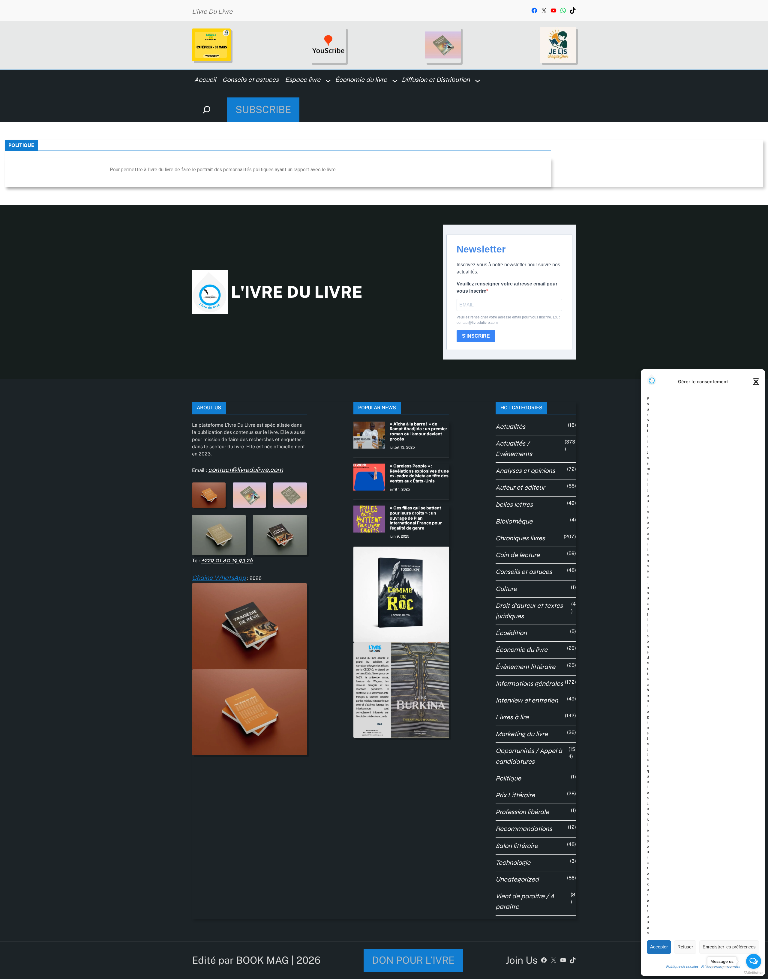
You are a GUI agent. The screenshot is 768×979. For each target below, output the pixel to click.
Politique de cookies (682, 966)
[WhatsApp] (563, 10)
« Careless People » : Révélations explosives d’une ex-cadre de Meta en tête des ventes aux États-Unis (419, 473)
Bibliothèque (514, 521)
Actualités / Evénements (514, 449)
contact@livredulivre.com (245, 470)
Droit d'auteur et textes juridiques (529, 611)
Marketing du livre (522, 734)
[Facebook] (534, 10)
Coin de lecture (518, 555)
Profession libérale (522, 812)
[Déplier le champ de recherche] (206, 109)
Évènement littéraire (525, 667)
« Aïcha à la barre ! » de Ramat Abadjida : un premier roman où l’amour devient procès (418, 431)
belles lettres (514, 505)
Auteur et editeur (520, 487)
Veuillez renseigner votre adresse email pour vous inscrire (507, 287)
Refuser (685, 946)
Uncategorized (517, 879)
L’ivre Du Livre (212, 12)
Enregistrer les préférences (729, 946)
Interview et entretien (527, 700)
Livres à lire (512, 717)
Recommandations (524, 829)
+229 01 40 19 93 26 (227, 560)
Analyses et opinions (525, 471)
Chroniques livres (520, 538)
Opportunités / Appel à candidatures (529, 756)
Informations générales (529, 684)
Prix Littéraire (515, 795)
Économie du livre (522, 650)
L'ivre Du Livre (296, 291)
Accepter (659, 946)
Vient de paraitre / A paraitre (525, 901)
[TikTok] (572, 10)
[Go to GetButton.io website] (753, 973)
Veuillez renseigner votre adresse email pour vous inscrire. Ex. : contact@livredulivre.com (508, 320)
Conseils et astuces (524, 572)
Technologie (513, 863)
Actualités (510, 427)
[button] (756, 382)
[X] (544, 10)
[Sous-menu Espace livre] (328, 80)
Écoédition (511, 633)
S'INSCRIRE (476, 336)
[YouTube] (553, 10)
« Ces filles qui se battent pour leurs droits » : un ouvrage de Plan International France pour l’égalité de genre (416, 517)
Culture (506, 589)
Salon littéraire (517, 846)
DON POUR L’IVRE (413, 960)
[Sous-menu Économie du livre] (395, 80)
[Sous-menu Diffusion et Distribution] (478, 80)
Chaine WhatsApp (219, 578)
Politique (508, 778)
